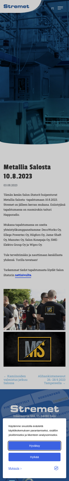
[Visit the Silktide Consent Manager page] (56, 468)
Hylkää (34, 457)
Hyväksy (34, 446)
